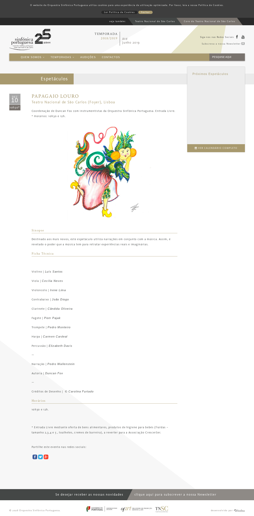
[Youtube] (243, 37)
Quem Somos (32, 57)
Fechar (145, 12)
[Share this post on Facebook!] (34, 457)
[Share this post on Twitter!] (40, 457)
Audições (88, 57)
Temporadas (62, 57)
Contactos (111, 57)
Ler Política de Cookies (119, 12)
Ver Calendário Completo (217, 148)
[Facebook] (237, 37)
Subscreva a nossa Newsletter (222, 44)
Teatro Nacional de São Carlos (155, 21)
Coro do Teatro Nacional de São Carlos (209, 21)
